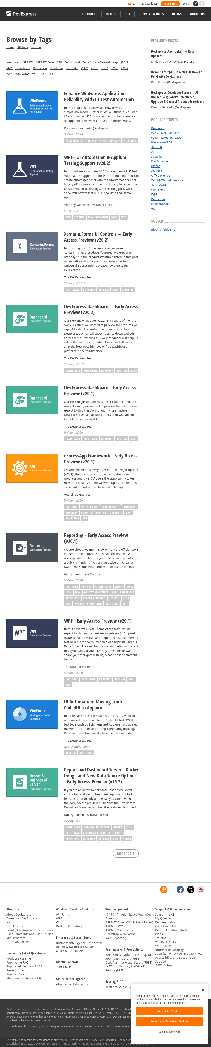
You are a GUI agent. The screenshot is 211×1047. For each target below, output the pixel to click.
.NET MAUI (158, 185)
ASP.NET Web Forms (119, 930)
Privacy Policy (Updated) (103, 1040)
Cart (134, 3)
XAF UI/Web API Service (167, 180)
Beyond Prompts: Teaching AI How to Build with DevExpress (176, 74)
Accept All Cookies (169, 1011)
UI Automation (98, 217)
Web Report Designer (88, 604)
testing (91, 140)
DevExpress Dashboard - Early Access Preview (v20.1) (100, 390)
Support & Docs (151, 13)
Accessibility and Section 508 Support (175, 959)
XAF (43, 74)
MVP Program (15, 938)
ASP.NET (27, 62)
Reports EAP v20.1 (94, 598)
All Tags (22, 47)
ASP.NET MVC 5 (116, 926)
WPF (35, 74)
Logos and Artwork (19, 942)
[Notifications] (202, 3)
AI (152, 152)
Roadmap (56, 68)
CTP (59, 62)
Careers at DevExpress (21, 918)
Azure (119, 587)
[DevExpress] (19, 4)
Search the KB (165, 914)
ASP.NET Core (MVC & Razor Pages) (129, 922)
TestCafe (72, 68)
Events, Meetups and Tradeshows (29, 930)
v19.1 (94, 68)
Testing (36, 47)
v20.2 (124, 68)
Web (9, 74)
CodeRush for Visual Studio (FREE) (129, 962)
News (10, 922)
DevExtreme (159, 161)
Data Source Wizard (96, 62)
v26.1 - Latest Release (166, 138)
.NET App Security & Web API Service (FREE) (125, 968)
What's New (163, 946)
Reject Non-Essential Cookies (169, 1021)
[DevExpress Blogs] (163, 889)
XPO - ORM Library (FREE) (123, 958)
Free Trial (170, 4)
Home (10, 47)
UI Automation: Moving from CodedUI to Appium (93, 705)
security (86, 513)
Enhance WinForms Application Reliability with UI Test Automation (99, 96)
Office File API (160, 175)
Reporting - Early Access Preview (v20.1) (96, 538)
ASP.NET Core (44, 62)
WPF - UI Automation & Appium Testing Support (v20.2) (95, 160)
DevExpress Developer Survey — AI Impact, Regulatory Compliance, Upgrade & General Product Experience (177, 97)
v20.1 (114, 68)
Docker (118, 827)
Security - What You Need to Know (178, 954)
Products (89, 13)
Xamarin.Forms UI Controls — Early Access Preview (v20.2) (98, 237)
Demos (111, 13)
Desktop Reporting (69, 926)
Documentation (165, 922)
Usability (116, 513)
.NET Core (72, 587)
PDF (114, 592)
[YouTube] (201, 889)
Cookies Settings (169, 1031)
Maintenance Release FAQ (24, 978)
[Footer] (8, 890)
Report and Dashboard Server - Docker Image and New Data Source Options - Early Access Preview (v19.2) (101, 775)
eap (115, 62)
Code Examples (165, 926)
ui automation (110, 140)
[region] (169, 1014)
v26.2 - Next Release (165, 133)
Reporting (40, 68)
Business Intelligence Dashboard (79, 943)
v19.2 (104, 68)
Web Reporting (116, 938)
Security (156, 156)
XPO (51, 74)
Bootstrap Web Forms (120, 934)
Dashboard (72, 62)
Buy (127, 13)
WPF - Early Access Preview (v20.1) (98, 621)
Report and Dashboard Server (102, 833)
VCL (153, 209)
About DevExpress (18, 914)
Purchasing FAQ (17, 962)
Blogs (177, 13)
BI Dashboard (160, 204)
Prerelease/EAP (161, 142)
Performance (110, 507)
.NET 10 (156, 147)
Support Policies (17, 974)
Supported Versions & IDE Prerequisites (24, 968)
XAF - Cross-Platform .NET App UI (128, 955)
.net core (12, 62)
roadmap (71, 513)
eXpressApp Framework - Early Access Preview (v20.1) (100, 459)
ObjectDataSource (96, 592)
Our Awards (14, 926)
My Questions (164, 918)
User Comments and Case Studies (29, 934)
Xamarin (127, 290)
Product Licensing (18, 958)
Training (161, 938)
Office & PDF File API (70, 951)
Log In (186, 3)
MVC (9, 68)
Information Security (169, 950)
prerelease (22, 68)
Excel (129, 587)
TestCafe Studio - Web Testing (126, 987)
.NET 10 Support (166, 965)
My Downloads (149, 3)
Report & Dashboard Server (75, 947)
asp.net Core (90, 507)
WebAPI (126, 839)
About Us (197, 13)
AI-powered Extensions (72, 984)
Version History (165, 942)
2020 (68, 217)
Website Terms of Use (70, 1040)
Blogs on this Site (163, 229)
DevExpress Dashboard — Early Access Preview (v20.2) (101, 309)
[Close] (202, 989)
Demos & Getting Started (172, 930)
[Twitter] (190, 889)
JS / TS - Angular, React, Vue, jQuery (130, 914)
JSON (124, 62)
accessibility (74, 140)
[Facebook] (180, 889)
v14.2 (84, 68)
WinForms (22, 74)
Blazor (155, 166)
